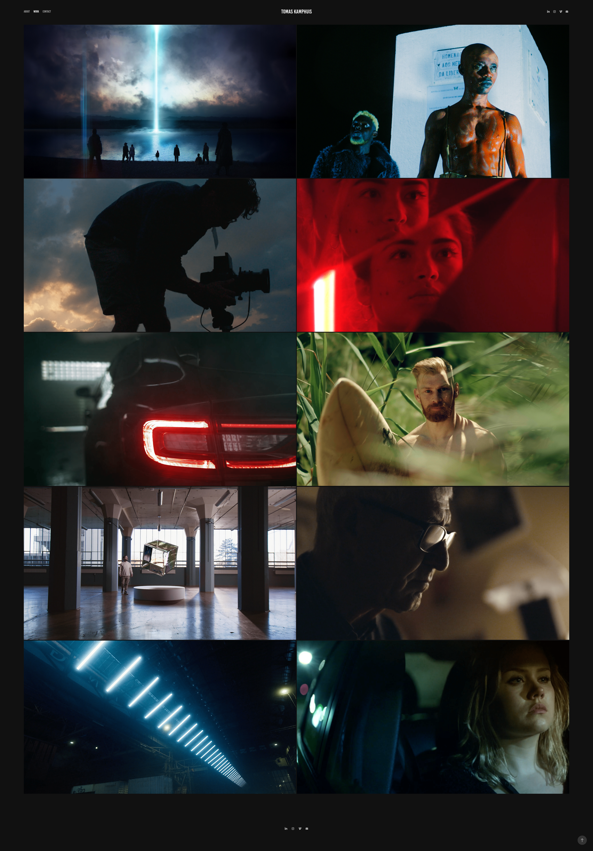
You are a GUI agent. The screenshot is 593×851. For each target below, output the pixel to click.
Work (36, 11)
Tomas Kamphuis (296, 12)
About (27, 11)
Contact (47, 11)
